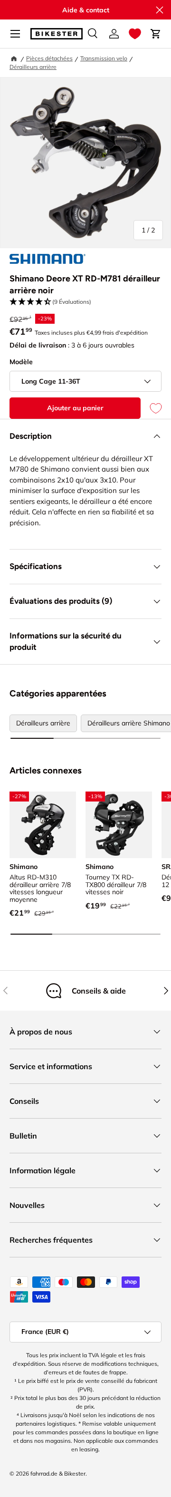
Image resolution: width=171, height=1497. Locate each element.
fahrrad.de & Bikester (58, 1473)
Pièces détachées (49, 58)
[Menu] (15, 33)
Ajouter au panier (75, 408)
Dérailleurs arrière (33, 66)
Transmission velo (103, 58)
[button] (134, 33)
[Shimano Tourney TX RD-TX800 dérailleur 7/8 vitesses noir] (119, 825)
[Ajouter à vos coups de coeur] (151, 408)
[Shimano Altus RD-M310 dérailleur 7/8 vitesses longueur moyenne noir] (43, 825)
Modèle (21, 361)
